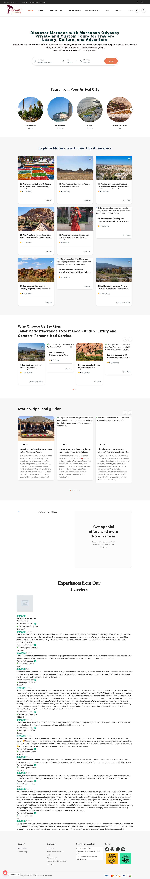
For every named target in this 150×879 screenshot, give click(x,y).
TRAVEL (24, 445)
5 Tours (30, 128)
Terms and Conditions (55, 852)
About (40, 10)
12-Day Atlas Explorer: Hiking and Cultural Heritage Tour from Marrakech (74, 237)
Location (40, 60)
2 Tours (119, 128)
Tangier (89, 125)
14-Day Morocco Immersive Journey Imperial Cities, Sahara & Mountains (35, 288)
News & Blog (22, 852)
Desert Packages (55, 10)
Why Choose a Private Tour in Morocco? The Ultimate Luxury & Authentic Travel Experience (113, 452)
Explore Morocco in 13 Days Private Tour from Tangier (117, 358)
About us (50, 848)
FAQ (48, 855)
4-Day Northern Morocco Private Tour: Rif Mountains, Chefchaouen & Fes (113, 288)
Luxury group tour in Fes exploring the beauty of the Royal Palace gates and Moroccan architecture (74, 452)
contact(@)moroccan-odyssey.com (35, 2)
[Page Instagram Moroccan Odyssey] (112, 849)
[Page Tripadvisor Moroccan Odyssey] (123, 849)
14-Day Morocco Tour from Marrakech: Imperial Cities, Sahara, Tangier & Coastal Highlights (75, 272)
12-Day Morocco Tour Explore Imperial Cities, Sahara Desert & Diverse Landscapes (112, 221)
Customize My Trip (92, 10)
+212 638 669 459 (12, 2)
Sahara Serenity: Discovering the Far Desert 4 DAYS (58, 355)
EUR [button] (129, 10)
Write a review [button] (22, 621)
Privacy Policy (52, 858)
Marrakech (31, 125)
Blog (107, 10)
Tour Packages (74, 10)
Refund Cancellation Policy (57, 861)
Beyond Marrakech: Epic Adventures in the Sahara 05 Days (89, 367)
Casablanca (60, 125)
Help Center (22, 848)
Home (30, 10)
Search (111, 61)
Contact (118, 10)
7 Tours (60, 128)
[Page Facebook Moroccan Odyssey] (107, 849)
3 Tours (90, 128)
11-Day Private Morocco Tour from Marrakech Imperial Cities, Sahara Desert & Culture (35, 237)
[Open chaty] (5, 874)
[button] (137, 10)
